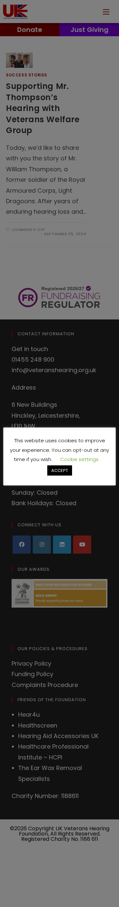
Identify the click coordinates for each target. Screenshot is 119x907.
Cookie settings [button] (79, 459)
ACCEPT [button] (59, 470)
